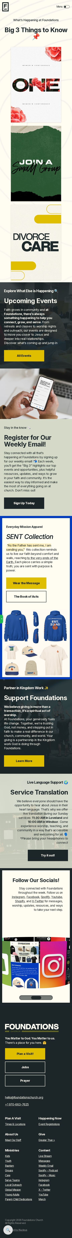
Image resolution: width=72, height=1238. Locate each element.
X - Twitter (44, 1189)
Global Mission (13, 1189)
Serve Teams (12, 1180)
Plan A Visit (13, 1118)
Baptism (9, 1165)
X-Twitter (38, 901)
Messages (44, 1161)
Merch (42, 1199)
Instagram (18, 897)
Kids (7, 1156)
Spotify (45, 897)
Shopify (20, 901)
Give (42, 1134)
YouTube (43, 1194)
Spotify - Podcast (48, 1170)
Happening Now (50, 1118)
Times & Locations (15, 1124)
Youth (8, 1161)
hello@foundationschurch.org (24, 1097)
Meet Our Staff (13, 1140)
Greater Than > (47, 1140)
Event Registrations (49, 1124)
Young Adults (12, 1194)
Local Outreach (13, 1185)
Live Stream (45, 1156)
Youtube (56, 897)
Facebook (32, 897)
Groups (9, 1170)
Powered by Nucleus (16, 1229)
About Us (11, 1134)
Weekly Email (46, 1165)
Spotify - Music (47, 1175)
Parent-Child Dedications (18, 1199)
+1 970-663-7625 (17, 1104)
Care (7, 1175)
